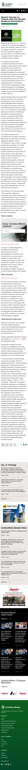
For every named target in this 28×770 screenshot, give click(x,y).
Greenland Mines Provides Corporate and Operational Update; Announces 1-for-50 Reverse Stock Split (13, 563)
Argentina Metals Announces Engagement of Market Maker (14, 531)
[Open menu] (2, 10)
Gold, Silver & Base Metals (7, 727)
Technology (4, 732)
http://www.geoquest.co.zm (10, 244)
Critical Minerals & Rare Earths (9, 23)
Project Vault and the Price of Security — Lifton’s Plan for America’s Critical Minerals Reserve (12, 481)
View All (4, 498)
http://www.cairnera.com (9, 278)
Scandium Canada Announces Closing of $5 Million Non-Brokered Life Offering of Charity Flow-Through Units (13, 553)
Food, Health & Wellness (7, 725)
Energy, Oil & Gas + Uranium (8, 723)
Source (15, 43)
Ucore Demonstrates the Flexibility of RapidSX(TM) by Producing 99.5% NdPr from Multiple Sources (14, 573)
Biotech (3, 719)
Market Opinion (5, 730)
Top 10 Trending (8, 465)
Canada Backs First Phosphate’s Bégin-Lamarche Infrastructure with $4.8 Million (13, 490)
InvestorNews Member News (14, 528)
